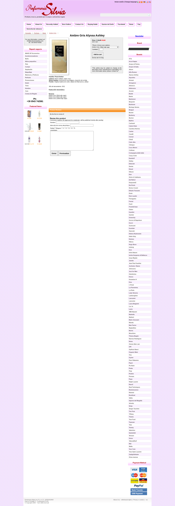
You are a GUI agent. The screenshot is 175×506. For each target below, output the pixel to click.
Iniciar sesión (119, 2)
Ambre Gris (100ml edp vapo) (58, 98)
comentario (53, 130)
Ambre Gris (52, 33)
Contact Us (79, 24)
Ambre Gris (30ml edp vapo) (57, 95)
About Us (38, 24)
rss (147, 499)
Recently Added (52, 24)
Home (29, 24)
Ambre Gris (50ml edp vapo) (57, 97)
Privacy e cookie (138, 499)
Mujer (44, 33)
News (131, 24)
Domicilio (28, 33)
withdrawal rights (126, 499)
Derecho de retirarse (34, 29)
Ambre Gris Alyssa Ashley (87, 35)
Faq (139, 24)
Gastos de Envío (108, 24)
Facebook (121, 24)
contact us (115, 71)
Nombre (52, 122)
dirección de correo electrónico (59, 125)
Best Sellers (66, 24)
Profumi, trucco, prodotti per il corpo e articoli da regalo (45, 17)
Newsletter (139, 36)
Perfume (36, 33)
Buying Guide (92, 24)
